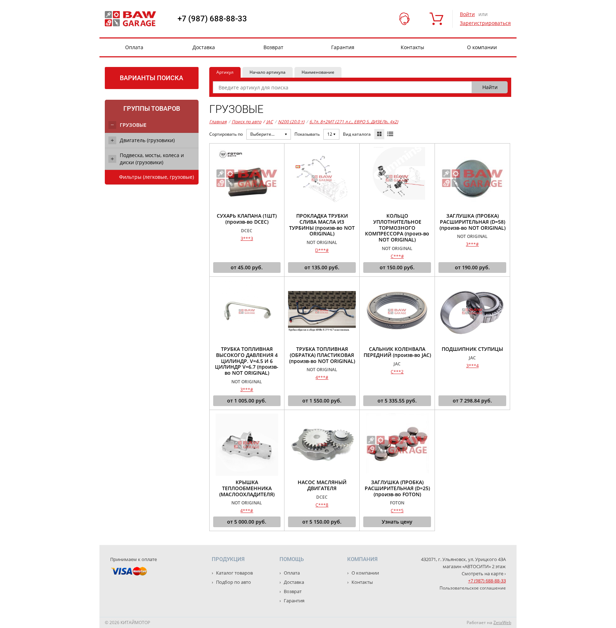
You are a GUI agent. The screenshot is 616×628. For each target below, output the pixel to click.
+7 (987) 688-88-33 (212, 18)
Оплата (134, 47)
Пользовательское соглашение (473, 588)
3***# (472, 244)
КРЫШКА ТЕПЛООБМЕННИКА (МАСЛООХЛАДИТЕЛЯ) (246, 488)
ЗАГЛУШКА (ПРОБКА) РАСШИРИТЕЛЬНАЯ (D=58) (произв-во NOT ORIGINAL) (472, 222)
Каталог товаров (234, 573)
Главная (218, 122)
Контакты (412, 47)
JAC (268, 122)
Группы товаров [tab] (151, 108)
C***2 (397, 372)
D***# (322, 250)
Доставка (203, 47)
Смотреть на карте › (484, 573)
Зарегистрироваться (485, 23)
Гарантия (342, 47)
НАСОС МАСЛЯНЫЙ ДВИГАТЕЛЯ (322, 485)
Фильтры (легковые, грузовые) (156, 176)
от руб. (247, 267)
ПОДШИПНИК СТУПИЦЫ (472, 349)
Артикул (224, 72)
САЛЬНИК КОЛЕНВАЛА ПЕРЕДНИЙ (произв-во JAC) (397, 352)
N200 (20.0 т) (291, 122)
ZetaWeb (502, 622)
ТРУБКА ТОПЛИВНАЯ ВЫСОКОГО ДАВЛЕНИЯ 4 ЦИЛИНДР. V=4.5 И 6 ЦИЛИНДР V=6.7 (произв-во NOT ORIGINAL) (246, 361)
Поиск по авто (246, 122)
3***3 (247, 238)
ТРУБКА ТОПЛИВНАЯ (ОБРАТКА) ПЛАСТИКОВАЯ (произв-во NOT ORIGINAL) (322, 355)
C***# (397, 256)
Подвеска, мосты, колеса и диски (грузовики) (152, 159)
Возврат (273, 47)
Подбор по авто (233, 582)
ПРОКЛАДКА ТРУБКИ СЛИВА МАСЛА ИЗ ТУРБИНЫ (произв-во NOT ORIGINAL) (322, 225)
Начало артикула (268, 72)
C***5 (397, 511)
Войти (467, 14)
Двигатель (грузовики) (147, 140)
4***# (321, 377)
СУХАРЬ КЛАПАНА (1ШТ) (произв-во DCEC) (247, 219)
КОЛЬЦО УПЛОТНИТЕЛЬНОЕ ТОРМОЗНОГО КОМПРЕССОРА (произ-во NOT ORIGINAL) (397, 228)
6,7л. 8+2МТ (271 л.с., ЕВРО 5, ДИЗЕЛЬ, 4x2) (353, 122)
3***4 (472, 366)
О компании (482, 47)
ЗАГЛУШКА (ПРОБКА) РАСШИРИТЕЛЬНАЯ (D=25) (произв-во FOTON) (397, 488)
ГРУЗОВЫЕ (133, 124)
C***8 (321, 505)
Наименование (318, 72)
